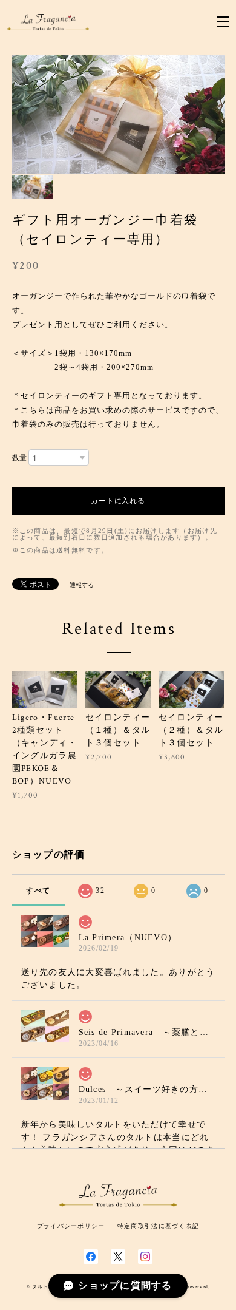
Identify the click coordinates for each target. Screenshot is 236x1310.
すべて (38, 890)
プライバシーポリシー (71, 1226)
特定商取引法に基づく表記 (158, 1226)
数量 (19, 457)
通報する (82, 585)
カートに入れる (118, 501)
